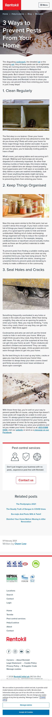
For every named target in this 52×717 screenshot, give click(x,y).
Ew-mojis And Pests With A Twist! (26, 514)
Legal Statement (14, 663)
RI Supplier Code (29, 666)
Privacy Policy (13, 666)
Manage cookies (14, 669)
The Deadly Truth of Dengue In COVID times (26, 509)
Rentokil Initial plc (22, 676)
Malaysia (39, 14)
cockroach (20, 62)
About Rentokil (23, 660)
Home (5, 14)
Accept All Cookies (26, 712)
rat (39, 62)
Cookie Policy (30, 663)
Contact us (26, 480)
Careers (10, 660)
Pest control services (16, 618)
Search (10, 594)
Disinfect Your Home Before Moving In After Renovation (26, 520)
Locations (11, 590)
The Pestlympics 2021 (26, 504)
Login (9, 603)
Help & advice (18, 14)
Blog (30, 14)
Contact (10, 599)
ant (12, 64)
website (19, 430)
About (9, 626)
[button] (26, 53)
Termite (10, 614)
